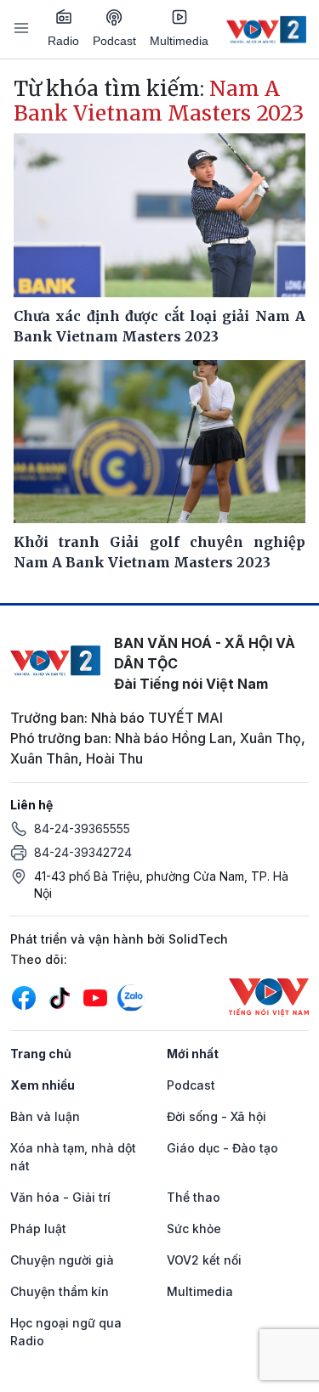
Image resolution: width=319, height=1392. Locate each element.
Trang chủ (40, 1053)
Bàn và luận (45, 1116)
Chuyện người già (62, 1260)
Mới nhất (193, 1053)
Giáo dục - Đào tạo (222, 1148)
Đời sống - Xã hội (216, 1116)
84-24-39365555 (82, 828)
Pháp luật (38, 1228)
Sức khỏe (194, 1228)
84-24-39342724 (83, 852)
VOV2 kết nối (204, 1260)
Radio (63, 41)
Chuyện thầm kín (59, 1291)
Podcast (114, 41)
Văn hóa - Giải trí (60, 1197)
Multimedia (179, 41)
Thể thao (193, 1197)
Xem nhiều (42, 1085)
